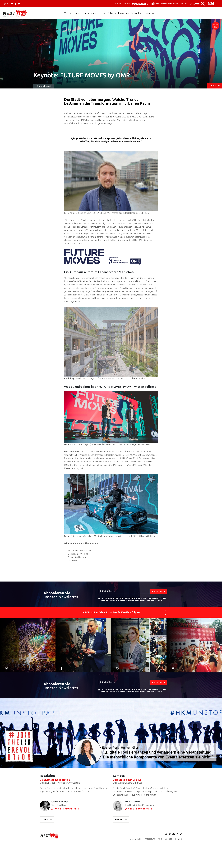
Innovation (123, 13)
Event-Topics (151, 13)
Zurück (212, 85)
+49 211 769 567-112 (139, 808)
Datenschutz (135, 839)
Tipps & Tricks (109, 13)
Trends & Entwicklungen (86, 13)
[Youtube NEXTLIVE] (12, 3)
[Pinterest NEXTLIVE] (8, 3)
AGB (160, 839)
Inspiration (136, 13)
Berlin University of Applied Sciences (171, 3)
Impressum (150, 839)
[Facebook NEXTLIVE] (15, 3)
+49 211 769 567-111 (66, 808)
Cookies (168, 839)
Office (45, 819)
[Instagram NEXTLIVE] (4, 3)
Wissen (68, 13)
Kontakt (119, 819)
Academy (215, 24)
